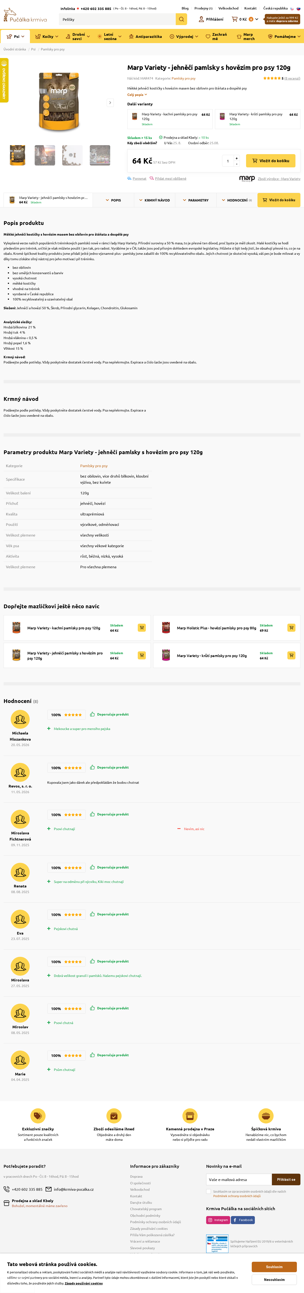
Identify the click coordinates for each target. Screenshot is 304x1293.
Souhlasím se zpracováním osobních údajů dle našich (249, 1193)
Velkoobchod (228, 8)
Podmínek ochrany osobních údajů (237, 1196)
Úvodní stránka (15, 49)
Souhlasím (274, 1267)
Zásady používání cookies (149, 1228)
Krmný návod (157, 200)
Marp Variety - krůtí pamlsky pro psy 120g (212, 655)
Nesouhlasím (274, 1280)
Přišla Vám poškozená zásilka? (152, 1235)
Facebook (246, 1220)
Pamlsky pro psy (53, 49)
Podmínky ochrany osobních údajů (155, 1222)
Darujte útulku (141, 1202)
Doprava (136, 1176)
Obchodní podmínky (145, 1215)
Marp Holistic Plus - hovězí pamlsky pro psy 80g (216, 627)
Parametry (198, 200)
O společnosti (140, 1183)
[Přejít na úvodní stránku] (25, 14)
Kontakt (250, 8)
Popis (116, 200)
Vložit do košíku (274, 160)
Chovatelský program (146, 1209)
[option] (58, 103)
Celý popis (135, 94)
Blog (185, 8)
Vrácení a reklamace (145, 1241)
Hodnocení (239, 200)
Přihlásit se (286, 1179)
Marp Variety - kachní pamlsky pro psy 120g (63, 627)
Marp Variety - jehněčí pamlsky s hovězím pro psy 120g (65, 655)
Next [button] (110, 102)
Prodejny (204, 8)
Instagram (221, 1220)
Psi (33, 49)
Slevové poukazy (142, 1248)
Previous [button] (6, 102)
